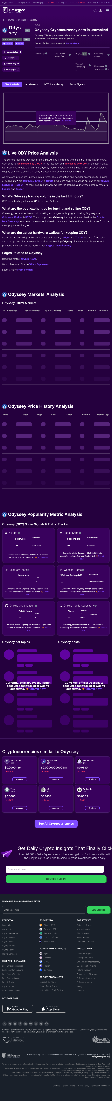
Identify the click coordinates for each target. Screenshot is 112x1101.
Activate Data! (72, 43)
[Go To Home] (4, 20)
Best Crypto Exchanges (12, 966)
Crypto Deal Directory (58, 245)
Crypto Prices (8, 986)
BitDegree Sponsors (86, 978)
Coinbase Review (84, 925)
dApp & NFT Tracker (11, 990)
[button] (100, 10)
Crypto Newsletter (10, 933)
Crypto (11, 20)
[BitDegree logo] (11, 1055)
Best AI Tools (8, 982)
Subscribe (99, 909)
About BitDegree (84, 953)
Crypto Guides (8, 937)
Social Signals (77, 84)
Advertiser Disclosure (100, 1085)
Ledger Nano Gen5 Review (51, 990)
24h (84, 54)
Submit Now (43, 557)
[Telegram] (10, 1023)
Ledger (6, 188)
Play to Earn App (9, 954)
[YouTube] (15, 1023)
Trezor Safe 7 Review (49, 986)
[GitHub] (46, 1023)
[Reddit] (41, 1023)
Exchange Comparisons (12, 970)
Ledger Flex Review (48, 982)
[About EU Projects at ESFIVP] (13, 1039)
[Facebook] (20, 1023)
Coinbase (28, 180)
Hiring (79, 986)
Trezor (20, 188)
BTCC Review (83, 933)
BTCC (49, 180)
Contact (80, 990)
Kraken (39, 180)
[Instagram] (36, 1023)
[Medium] (31, 1023)
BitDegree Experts (85, 957)
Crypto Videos (8, 945)
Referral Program (84, 970)
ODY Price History (54, 84)
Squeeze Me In (56, 878)
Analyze (19, 779)
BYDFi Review (83, 937)
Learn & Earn (7, 925)
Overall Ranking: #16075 (12, 39)
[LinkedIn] (25, 1023)
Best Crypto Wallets (11, 974)
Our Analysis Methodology (88, 962)
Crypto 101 (7, 929)
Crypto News (28, 258)
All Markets (31, 84)
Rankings (22, 20)
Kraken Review (83, 929)
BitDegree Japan (84, 982)
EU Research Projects (86, 966)
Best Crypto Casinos (11, 978)
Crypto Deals (8, 950)
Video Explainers (39, 264)
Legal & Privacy (68, 1085)
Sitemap (56, 1085)
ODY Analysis (12, 84)
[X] (4, 1023)
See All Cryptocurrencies (56, 823)
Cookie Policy (83, 1085)
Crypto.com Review (85, 941)
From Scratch (25, 269)
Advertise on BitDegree (87, 974)
